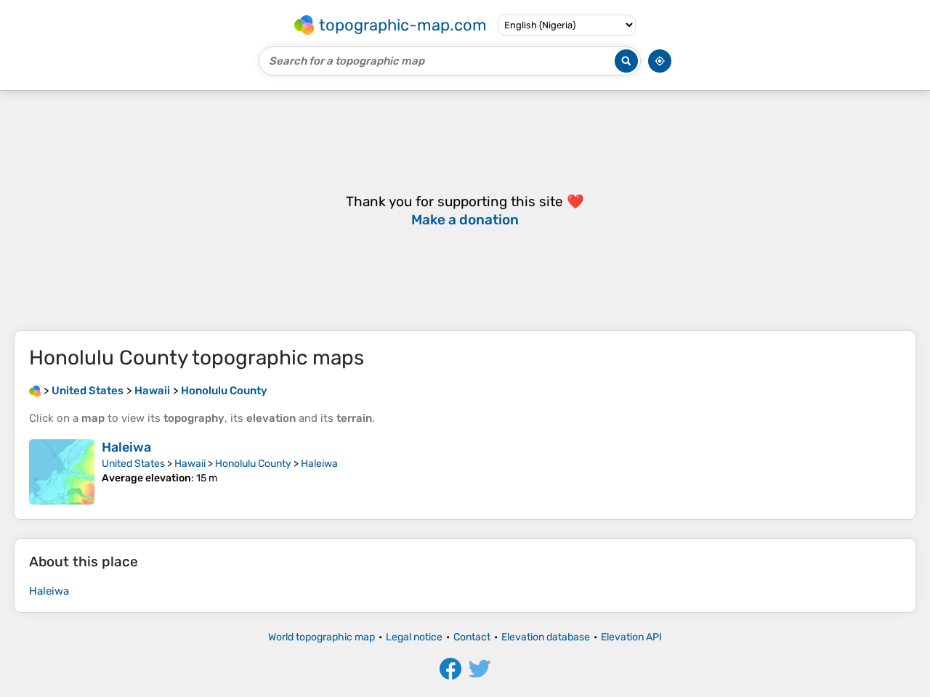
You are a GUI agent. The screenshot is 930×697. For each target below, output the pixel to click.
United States (133, 463)
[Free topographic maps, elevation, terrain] (35, 390)
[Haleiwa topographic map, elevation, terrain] (61, 472)
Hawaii (190, 463)
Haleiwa (126, 447)
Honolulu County (253, 463)
